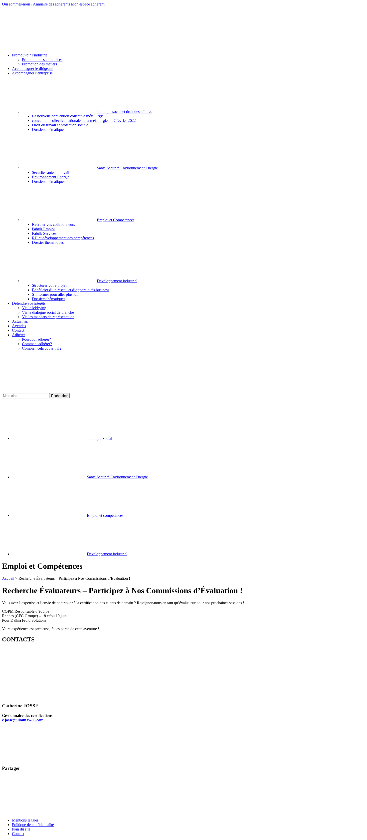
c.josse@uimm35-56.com (22, 720)
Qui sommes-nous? (17, 4)
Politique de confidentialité (33, 825)
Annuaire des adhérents (51, 4)
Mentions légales (25, 820)
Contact (18, 834)
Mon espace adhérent (87, 4)
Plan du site (21, 829)
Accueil (8, 578)
